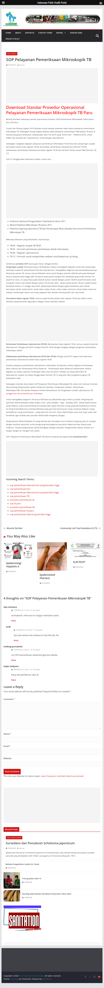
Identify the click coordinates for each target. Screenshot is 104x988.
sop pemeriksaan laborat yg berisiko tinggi (30, 514)
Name (7, 734)
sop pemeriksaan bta (20, 489)
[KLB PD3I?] (85, 544)
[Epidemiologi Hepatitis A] (18, 544)
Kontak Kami (76, 33)
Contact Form (45, 33)
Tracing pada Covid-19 (31, 878)
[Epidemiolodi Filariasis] (52, 544)
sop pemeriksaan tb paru (22, 510)
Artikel (59, 33)
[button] (64, 33)
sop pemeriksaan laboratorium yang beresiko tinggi (34, 485)
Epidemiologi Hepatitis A (13, 564)
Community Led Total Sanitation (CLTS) (78, 528)
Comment (9, 699)
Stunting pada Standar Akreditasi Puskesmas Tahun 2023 (46, 894)
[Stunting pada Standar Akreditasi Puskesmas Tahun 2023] (12, 895)
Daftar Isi (29, 33)
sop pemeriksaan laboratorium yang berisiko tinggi (34, 492)
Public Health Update (14, 838)
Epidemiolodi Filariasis (47, 576)
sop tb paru (15, 503)
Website (7, 758)
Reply (13, 620)
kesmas (22, 65)
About (18, 33)
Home (8, 33)
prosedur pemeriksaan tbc (22, 507)
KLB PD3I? (79, 562)
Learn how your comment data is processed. (62, 776)
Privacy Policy (13, 39)
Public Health (11, 54)
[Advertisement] (52, 85)
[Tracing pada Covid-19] (12, 880)
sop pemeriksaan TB (19, 496)
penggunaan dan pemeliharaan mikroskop (24, 393)
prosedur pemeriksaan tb (22, 499)
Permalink (36, 610)
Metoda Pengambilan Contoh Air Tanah (22, 864)
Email (7, 746)
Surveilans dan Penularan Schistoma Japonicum (40, 843)
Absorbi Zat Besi (14, 528)
